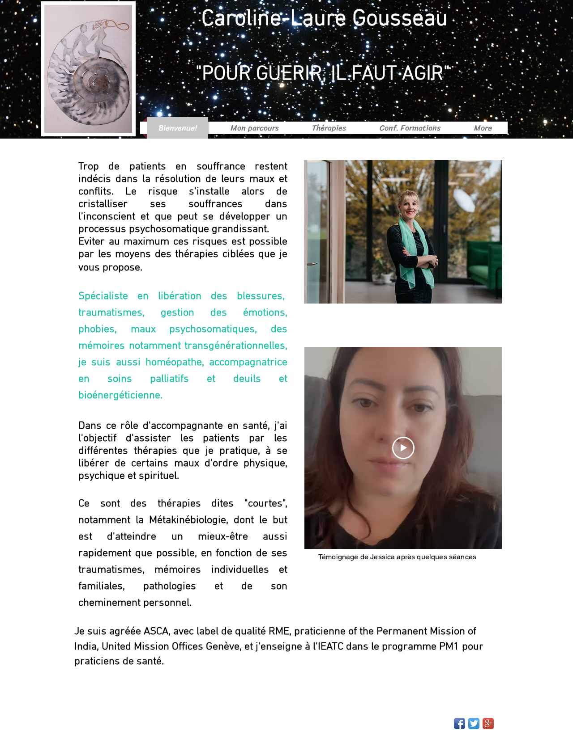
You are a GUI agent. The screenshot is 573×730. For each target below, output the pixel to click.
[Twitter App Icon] (473, 723)
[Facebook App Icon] (459, 723)
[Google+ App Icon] (488, 723)
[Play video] (403, 448)
